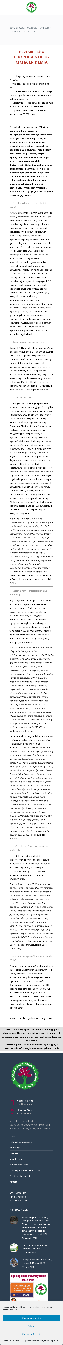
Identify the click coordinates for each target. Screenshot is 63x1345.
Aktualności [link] (15, 1147)
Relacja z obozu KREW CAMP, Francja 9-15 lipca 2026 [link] (37, 1261)
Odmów (31, 1326)
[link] (11, 7)
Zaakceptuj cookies (31, 1318)
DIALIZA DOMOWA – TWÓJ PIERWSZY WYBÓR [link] (35, 1247)
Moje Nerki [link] (15, 1153)
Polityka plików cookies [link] (12, 1341)
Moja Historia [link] (16, 1159)
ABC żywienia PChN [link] (19, 1164)
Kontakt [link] (13, 1181)
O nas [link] (12, 1136)
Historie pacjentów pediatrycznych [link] (26, 1170)
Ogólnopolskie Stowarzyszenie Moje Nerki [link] (41, 1341)
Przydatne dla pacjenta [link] (20, 1176)
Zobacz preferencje (31, 1334)
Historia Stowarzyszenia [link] (21, 1142)
